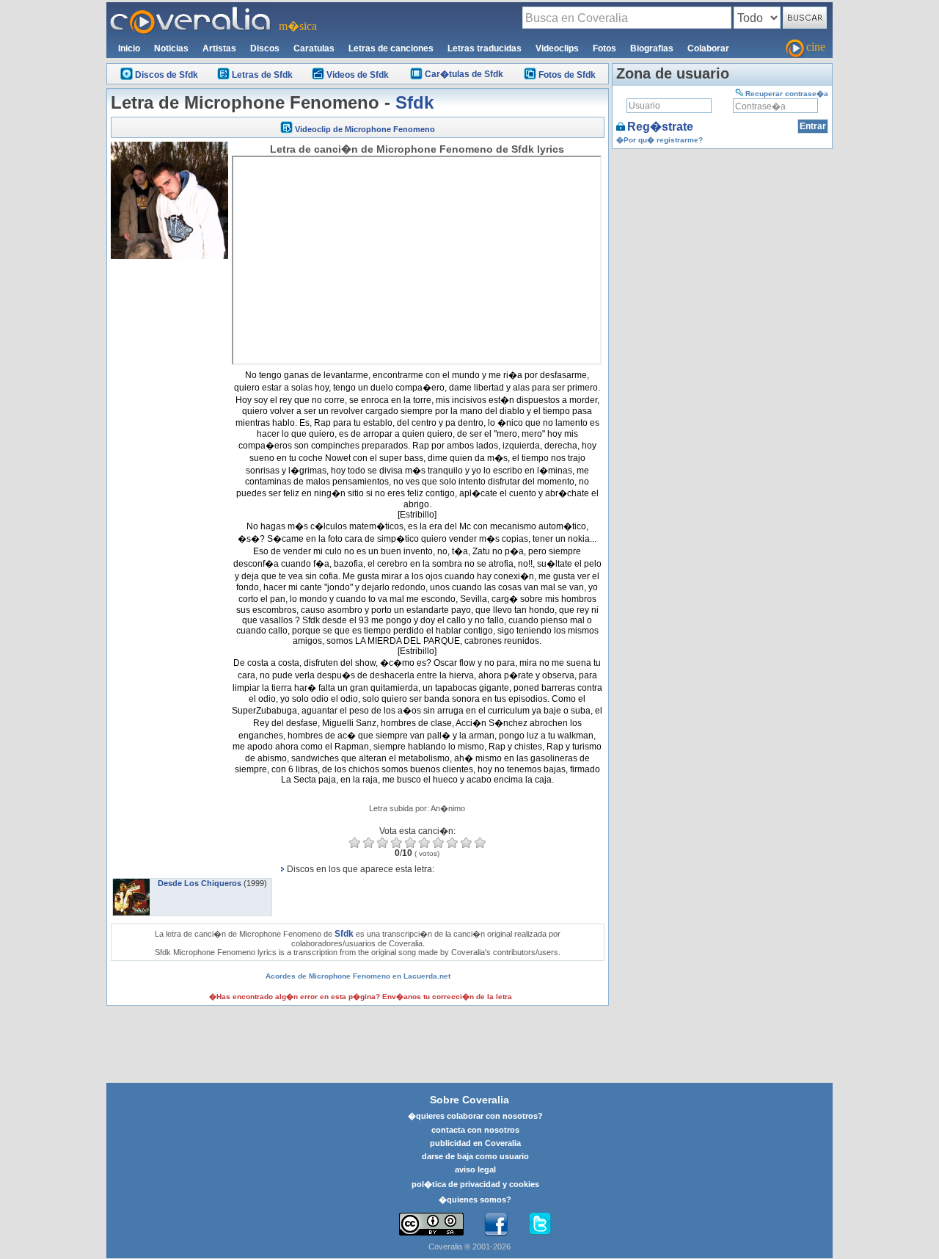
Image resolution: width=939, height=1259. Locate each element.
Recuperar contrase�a (786, 94)
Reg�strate (660, 126)
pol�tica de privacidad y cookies (475, 1184)
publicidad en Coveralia (475, 1143)
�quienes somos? (475, 1199)
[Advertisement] (169, 483)
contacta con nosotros (475, 1129)
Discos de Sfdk (166, 75)
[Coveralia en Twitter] (540, 1224)
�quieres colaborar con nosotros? (475, 1115)
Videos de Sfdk (357, 75)
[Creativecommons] (431, 1224)
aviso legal (475, 1169)
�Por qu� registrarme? (659, 140)
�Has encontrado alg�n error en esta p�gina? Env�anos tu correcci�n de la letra (360, 997)
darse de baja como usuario (475, 1156)
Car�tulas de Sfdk (464, 74)
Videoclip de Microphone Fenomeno (365, 129)
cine (815, 46)
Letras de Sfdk (262, 75)
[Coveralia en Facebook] (496, 1224)
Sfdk (414, 102)
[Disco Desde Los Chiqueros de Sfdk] (131, 883)
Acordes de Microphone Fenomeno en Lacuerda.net (358, 976)
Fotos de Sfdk (567, 75)
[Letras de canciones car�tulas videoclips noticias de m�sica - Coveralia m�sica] (190, 11)
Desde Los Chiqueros (199, 883)
